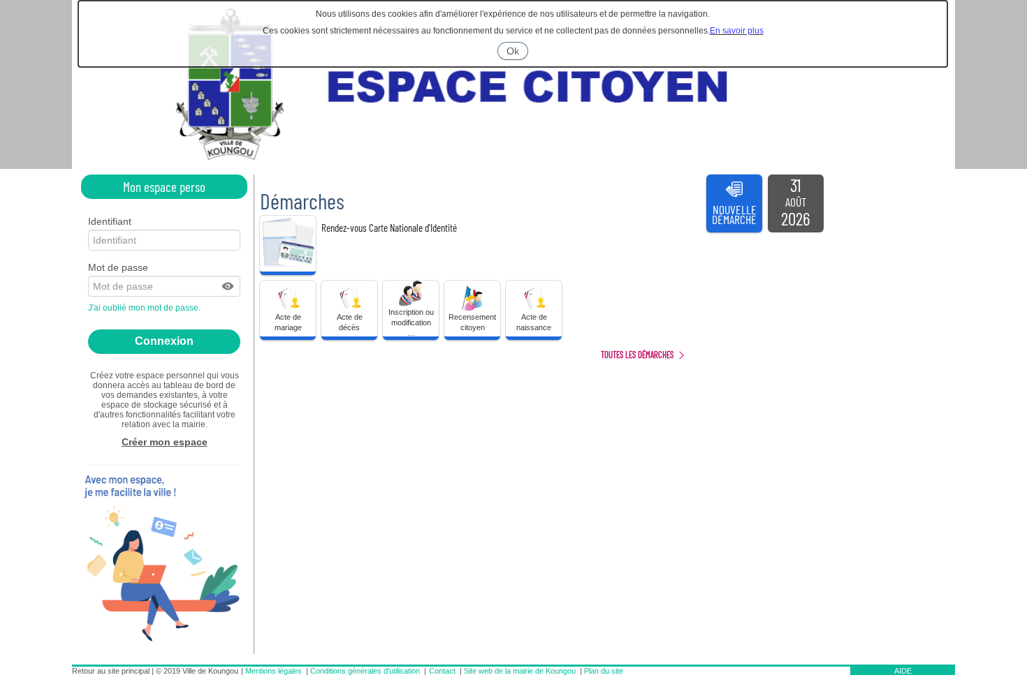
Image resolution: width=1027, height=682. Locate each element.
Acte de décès (350, 322)
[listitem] (796, 204)
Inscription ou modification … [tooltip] (411, 322)
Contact (442, 671)
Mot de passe (118, 267)
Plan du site (603, 671)
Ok (517, 52)
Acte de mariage (288, 322)
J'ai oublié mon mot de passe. (145, 308)
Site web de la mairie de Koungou (520, 671)
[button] (228, 286)
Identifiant (109, 221)
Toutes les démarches (637, 354)
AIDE (903, 671)
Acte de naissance (533, 322)
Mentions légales (273, 671)
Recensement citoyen (472, 322)
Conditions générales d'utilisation (365, 671)
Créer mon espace (164, 441)
